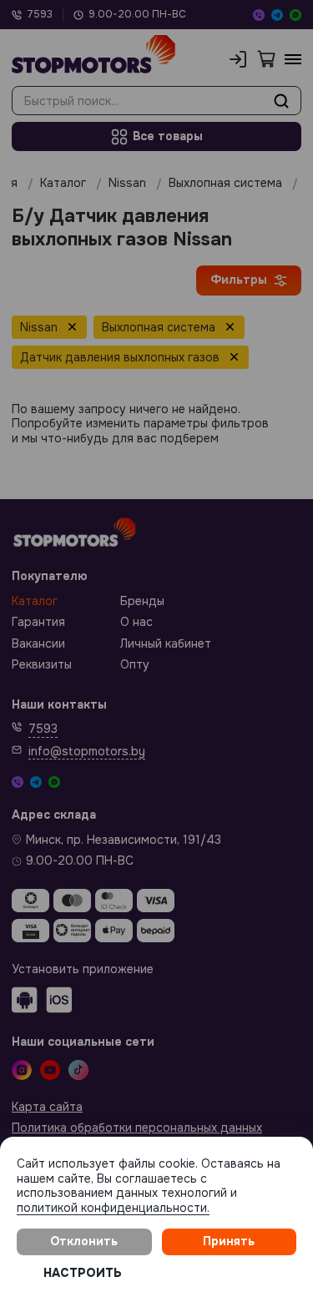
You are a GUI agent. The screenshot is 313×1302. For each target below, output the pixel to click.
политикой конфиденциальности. (113, 1207)
